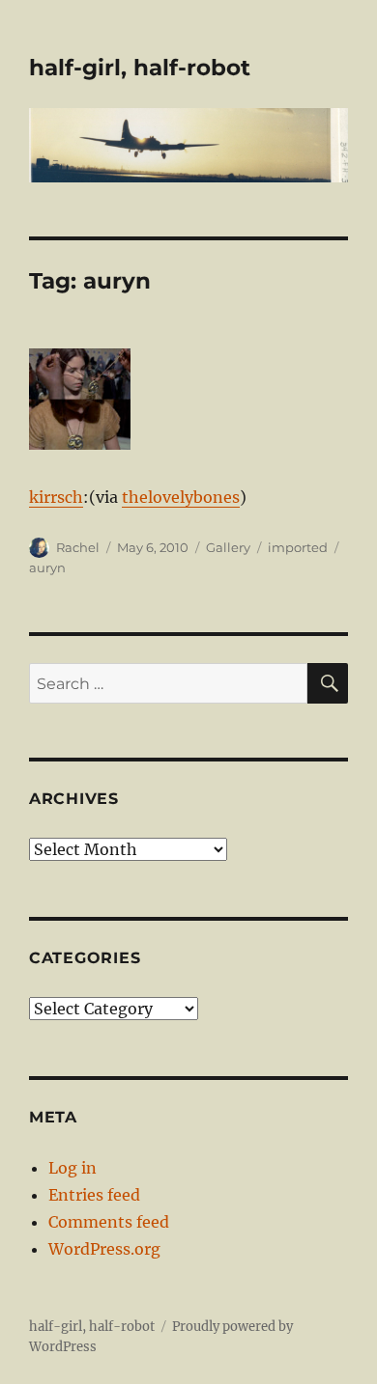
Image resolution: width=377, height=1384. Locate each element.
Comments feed (108, 1222)
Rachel (78, 547)
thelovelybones (181, 497)
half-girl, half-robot (139, 67)
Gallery (228, 547)
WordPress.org (104, 1249)
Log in (72, 1167)
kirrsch (56, 497)
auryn (47, 567)
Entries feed (94, 1194)
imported (298, 547)
